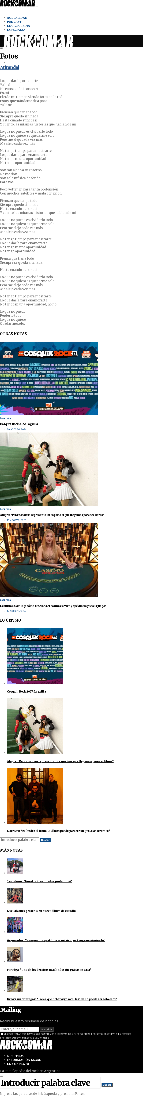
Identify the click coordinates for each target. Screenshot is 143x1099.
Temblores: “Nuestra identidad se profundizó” (39, 881)
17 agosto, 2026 (16, 611)
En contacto (18, 1064)
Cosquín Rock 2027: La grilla (19, 424)
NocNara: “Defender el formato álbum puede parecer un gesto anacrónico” (58, 831)
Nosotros (15, 1056)
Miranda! (9, 67)
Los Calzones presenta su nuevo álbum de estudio (41, 911)
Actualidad (17, 17)
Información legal (24, 1060)
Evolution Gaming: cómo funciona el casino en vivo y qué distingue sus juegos (53, 606)
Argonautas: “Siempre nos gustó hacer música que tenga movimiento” (56, 940)
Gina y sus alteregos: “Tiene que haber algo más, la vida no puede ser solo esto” (62, 999)
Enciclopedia (18, 25)
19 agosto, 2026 (16, 520)
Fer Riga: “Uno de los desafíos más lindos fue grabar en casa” (49, 969)
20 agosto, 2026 (17, 429)
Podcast (14, 21)
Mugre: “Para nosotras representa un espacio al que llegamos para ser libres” (52, 515)
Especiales (16, 29)
